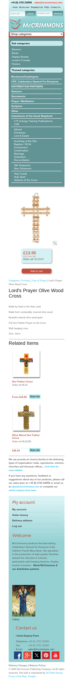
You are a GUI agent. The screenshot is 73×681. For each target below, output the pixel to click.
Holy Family (20, 173)
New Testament (22, 168)
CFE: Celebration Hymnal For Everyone (34, 81)
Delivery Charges (18, 665)
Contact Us (55, 7)
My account (19, 509)
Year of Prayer (39, 280)
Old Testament (22, 165)
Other (14, 111)
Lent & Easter (21, 135)
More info (35, 396)
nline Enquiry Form (28, 635)
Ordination (20, 156)
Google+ (32, 676)
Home (15, 7)
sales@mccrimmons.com (48, 2)
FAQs (46, 7)
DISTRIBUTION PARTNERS (27, 86)
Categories (14, 280)
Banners (16, 49)
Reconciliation (22, 160)
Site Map (21, 676)
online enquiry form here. (23, 490)
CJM (16, 124)
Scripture (16, 106)
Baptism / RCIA (22, 144)
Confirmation (21, 150)
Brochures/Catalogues (24, 76)
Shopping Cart (37, 7)
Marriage (19, 153)
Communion (21, 147)
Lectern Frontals (21, 60)
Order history (20, 515)
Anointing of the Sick (25, 141)
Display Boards (20, 56)
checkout (58, 13)
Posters (16, 64)
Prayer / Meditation (22, 101)
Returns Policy (37, 665)
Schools (26, 280)
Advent (18, 129)
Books (15, 53)
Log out (17, 526)
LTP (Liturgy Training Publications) (33, 121)
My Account (24, 7)
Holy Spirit (19, 176)
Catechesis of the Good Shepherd (31, 116)
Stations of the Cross (25, 180)
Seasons (16, 91)
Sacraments (18, 96)
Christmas (19, 132)
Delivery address (22, 520)
